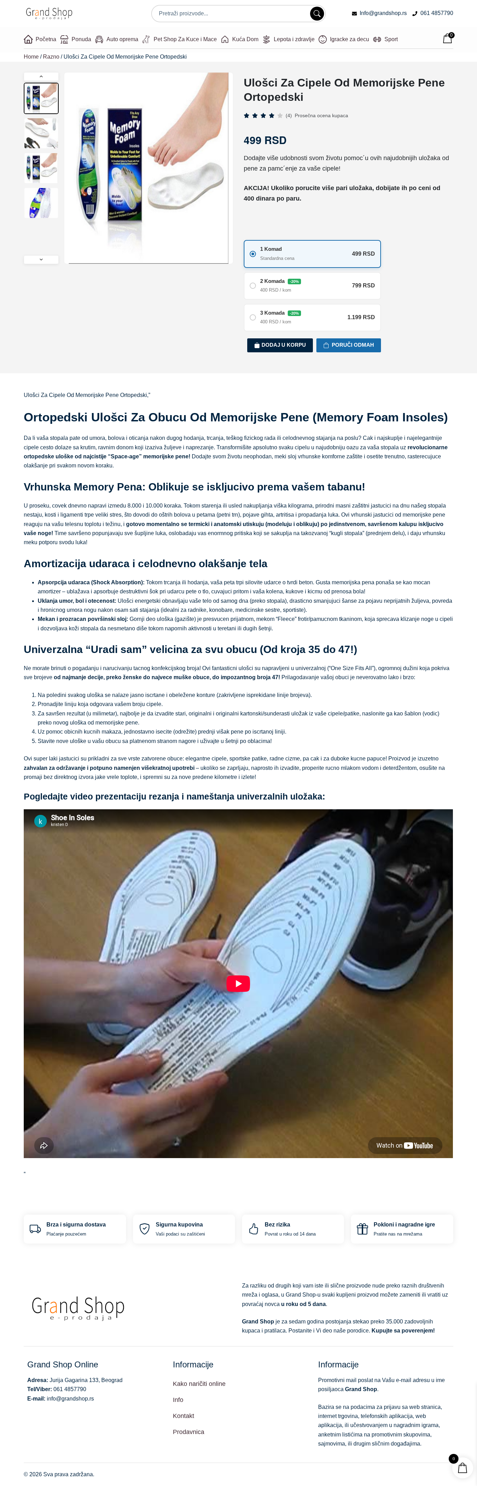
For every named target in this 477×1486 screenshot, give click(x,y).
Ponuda (81, 39)
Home (31, 57)
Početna (46, 39)
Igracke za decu (349, 39)
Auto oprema (122, 39)
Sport (391, 39)
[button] (41, 76)
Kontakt (183, 1415)
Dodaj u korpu (284, 345)
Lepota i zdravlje (294, 39)
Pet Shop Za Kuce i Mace (185, 39)
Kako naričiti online (199, 1383)
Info (178, 1399)
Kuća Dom (245, 39)
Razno (51, 57)
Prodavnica (188, 1431)
